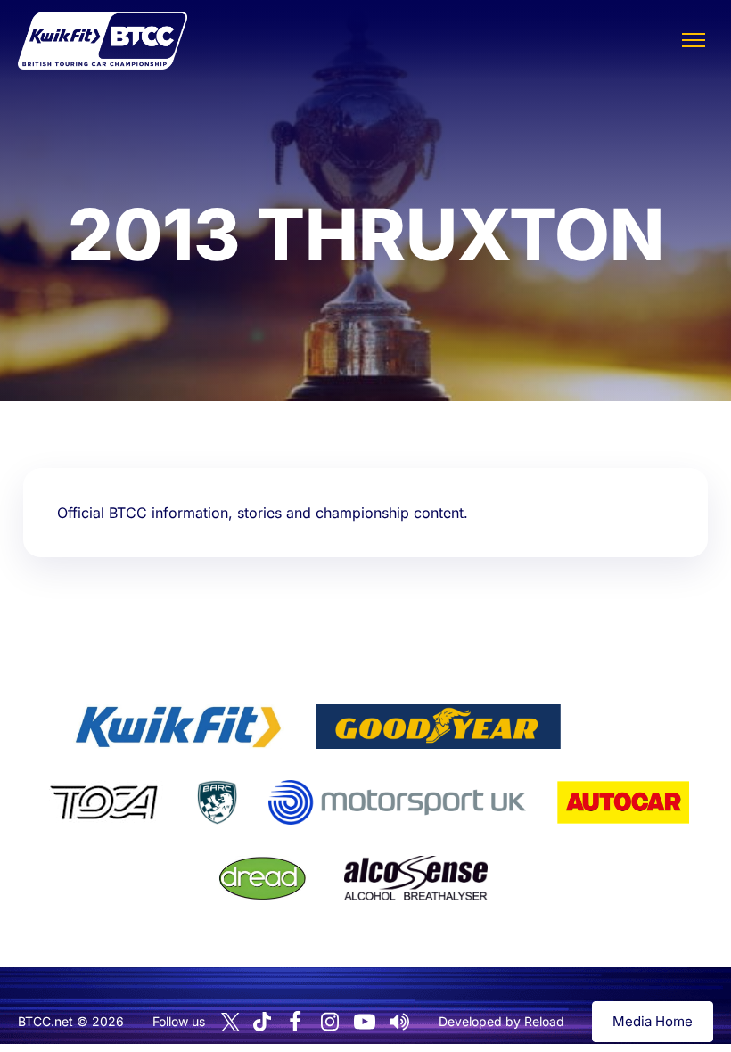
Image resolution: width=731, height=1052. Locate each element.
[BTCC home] (102, 41)
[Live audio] (399, 1021)
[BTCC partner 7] (623, 802)
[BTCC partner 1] (178, 726)
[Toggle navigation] (693, 40)
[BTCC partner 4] (104, 802)
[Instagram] (330, 1021)
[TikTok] (262, 1022)
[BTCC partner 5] (216, 802)
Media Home (652, 1021)
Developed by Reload (501, 1021)
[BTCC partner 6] (397, 802)
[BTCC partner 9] (415, 878)
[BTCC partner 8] (262, 878)
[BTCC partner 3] (625, 726)
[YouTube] (364, 1021)
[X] (230, 1022)
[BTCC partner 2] (438, 726)
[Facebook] (295, 1021)
